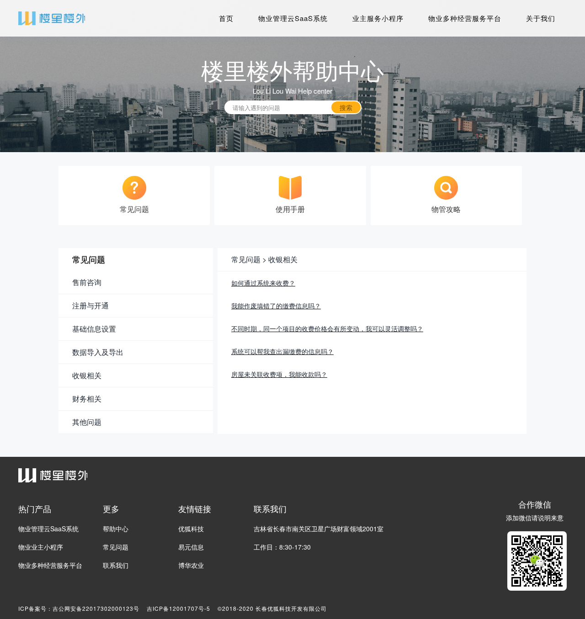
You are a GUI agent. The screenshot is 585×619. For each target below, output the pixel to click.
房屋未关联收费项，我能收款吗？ (279, 374)
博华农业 (191, 565)
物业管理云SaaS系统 (293, 18)
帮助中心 (115, 528)
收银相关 (283, 259)
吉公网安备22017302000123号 (96, 608)
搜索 (346, 107)
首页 (226, 18)
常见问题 (246, 259)
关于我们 (540, 18)
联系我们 (115, 565)
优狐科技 (191, 528)
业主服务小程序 (378, 18)
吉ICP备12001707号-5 (178, 608)
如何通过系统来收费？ (263, 282)
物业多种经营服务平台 (464, 18)
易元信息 (191, 546)
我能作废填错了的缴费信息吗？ (276, 305)
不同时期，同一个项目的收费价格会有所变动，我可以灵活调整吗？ (327, 328)
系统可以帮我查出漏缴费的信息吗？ (282, 351)
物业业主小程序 (40, 546)
